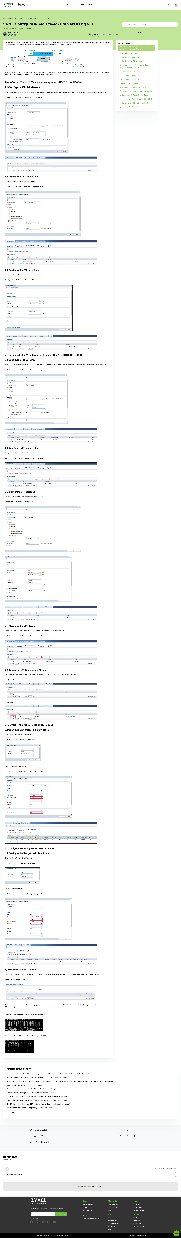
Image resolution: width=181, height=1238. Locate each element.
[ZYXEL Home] (38, 1201)
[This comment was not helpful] (175, 1177)
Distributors (111, 1210)
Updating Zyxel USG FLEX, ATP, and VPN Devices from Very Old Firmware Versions (37, 1096)
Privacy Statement (141, 1235)
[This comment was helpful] (175, 1172)
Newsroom (111, 1218)
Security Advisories (88, 1215)
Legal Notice (131, 1235)
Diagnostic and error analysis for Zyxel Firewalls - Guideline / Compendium (33, 1089)
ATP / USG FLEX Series (48, 18)
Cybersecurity (32, 18)
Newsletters (111, 1226)
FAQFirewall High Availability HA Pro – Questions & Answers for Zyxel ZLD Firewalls (37, 1100)
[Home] (14, 5)
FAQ (82, 5)
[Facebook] (120, 1136)
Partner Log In (136, 1204)
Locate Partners (112, 1207)
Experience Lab (72, 5)
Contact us (116, 5)
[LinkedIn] (134, 1136)
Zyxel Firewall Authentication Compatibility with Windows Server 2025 (32, 1108)
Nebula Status (94, 5)
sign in (85, 1186)
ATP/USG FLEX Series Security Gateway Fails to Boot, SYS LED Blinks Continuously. (37, 1078)
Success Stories (137, 1223)
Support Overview (88, 1204)
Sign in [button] (170, 5)
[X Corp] (127, 1136)
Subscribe (61, 1214)
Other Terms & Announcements (91, 1218)
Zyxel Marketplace (113, 1204)
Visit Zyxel (73, 1235)
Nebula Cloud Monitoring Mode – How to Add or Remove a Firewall (31, 1093)
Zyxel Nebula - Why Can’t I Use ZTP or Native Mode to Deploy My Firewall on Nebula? (38, 1104)
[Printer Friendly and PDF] (109, 34)
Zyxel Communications (139, 1226)
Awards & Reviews (113, 1223)
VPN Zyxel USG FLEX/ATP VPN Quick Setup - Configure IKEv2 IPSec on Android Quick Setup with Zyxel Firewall (48, 1074)
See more (12, 1112)
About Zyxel (136, 1218)
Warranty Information (88, 1213)
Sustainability (136, 1220)
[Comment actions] (175, 1169)
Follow (96, 34)
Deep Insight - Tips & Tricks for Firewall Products (24, 1085)
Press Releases (112, 1220)
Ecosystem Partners (138, 1210)
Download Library (88, 1210)
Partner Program (137, 1207)
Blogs (109, 1229)
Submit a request (144, 33)
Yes (35, 1136)
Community (86, 1207)
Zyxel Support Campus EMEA (14, 18)
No (42, 1136)
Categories (105, 5)
